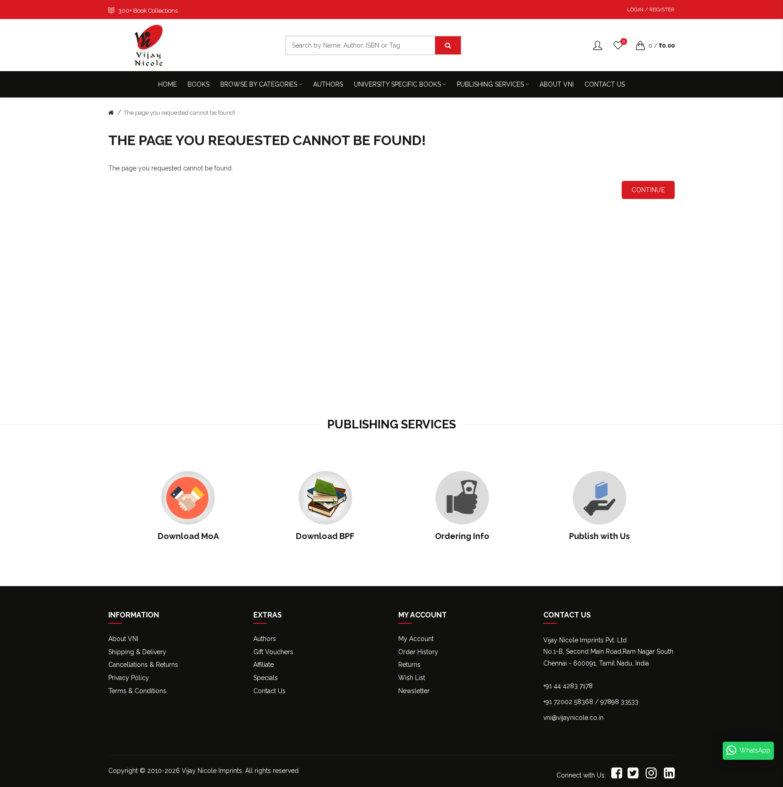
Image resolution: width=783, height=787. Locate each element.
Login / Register (651, 9)
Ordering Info (462, 536)
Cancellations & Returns (143, 664)
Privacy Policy (128, 677)
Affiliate (263, 664)
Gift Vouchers (273, 652)
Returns (409, 664)
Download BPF (325, 536)
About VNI (123, 638)
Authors (264, 638)
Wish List (411, 677)
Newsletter (414, 691)
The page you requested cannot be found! (179, 112)
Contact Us (269, 691)
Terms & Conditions (137, 691)
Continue (648, 190)
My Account (416, 638)
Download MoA (188, 536)
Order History (418, 652)
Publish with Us (599, 536)
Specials (265, 677)
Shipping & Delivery (137, 652)
